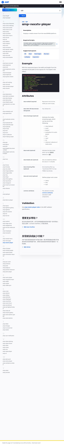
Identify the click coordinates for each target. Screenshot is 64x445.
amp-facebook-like (7, 122)
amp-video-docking (8, 341)
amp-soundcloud (7, 305)
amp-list (5, 213)
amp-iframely (6, 167)
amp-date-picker (7, 100)
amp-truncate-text (7, 328)
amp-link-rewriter (7, 211)
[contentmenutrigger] (40, 11)
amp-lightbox (6, 209)
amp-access (6, 31)
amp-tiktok (5, 324)
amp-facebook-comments (8, 119)
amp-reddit (6, 281)
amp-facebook (6, 126)
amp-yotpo (5, 370)
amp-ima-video (7, 169)
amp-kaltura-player (8, 200)
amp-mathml (6, 221)
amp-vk (5, 353)
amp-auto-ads (6, 55)
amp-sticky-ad (6, 310)
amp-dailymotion (7, 94)
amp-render (6, 283)
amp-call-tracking (7, 82)
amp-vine (5, 349)
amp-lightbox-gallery (8, 207)
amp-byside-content (8, 76)
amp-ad (5, 39)
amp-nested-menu (7, 238)
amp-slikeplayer (7, 299)
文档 (23, 22)
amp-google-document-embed (9, 149)
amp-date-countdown (8, 96)
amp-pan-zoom (7, 261)
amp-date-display (7, 98)
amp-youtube (6, 372)
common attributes (47, 192)
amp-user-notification (8, 335)
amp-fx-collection (7, 134)
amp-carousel (6, 84)
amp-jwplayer (6, 194)
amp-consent (6, 88)
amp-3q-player (6, 17)
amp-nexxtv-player (8, 242)
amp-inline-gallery (7, 179)
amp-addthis (6, 41)
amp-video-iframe (7, 343)
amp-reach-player (7, 277)
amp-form (5, 132)
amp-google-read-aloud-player (9, 152)
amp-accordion (7, 33)
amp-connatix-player (8, 86)
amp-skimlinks (6, 297)
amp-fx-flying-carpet (8, 136)
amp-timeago (6, 326)
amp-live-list (6, 215)
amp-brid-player (7, 72)
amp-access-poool (7, 27)
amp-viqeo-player (7, 351)
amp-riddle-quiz (7, 285)
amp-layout (6, 205)
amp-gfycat (6, 144)
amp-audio (5, 53)
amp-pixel (5, 265)
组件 (27, 22)
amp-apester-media (8, 49)
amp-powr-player (7, 271)
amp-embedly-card (8, 111)
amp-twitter (6, 330)
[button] (60, 2)
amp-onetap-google (8, 250)
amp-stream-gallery (8, 312)
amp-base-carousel (8, 63)
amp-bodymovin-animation (9, 69)
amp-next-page (7, 240)
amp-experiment (7, 113)
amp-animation (7, 47)
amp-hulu (5, 159)
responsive (36, 57)
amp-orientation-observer (9, 255)
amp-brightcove (7, 74)
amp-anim (5, 45)
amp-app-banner (7, 51)
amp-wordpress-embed (8, 363)
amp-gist (5, 146)
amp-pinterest (6, 263)
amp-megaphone (7, 225)
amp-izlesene (6, 188)
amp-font (5, 130)
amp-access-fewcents (8, 23)
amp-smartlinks (7, 301)
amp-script (5, 291)
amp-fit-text (6, 128)
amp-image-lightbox (8, 171)
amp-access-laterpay (8, 25)
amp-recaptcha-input (8, 279)
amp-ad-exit (6, 37)
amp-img (5, 175)
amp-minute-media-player (9, 228)
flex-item (46, 54)
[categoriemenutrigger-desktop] (22, 15)
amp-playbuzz (6, 267)
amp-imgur (6, 177)
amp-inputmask (7, 181)
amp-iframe (6, 165)
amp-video (5, 345)
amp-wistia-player (7, 361)
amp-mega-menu (7, 223)
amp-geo (5, 142)
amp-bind (5, 67)
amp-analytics (6, 43)
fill (25, 54)
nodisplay (27, 57)
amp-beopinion (7, 65)
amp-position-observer (9, 269)
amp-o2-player (6, 248)
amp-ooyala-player (7, 252)
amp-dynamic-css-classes (9, 104)
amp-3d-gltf (6, 15)
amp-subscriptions (8, 318)
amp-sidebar (6, 295)
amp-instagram (7, 183)
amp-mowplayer (7, 231)
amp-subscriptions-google (9, 315)
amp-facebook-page (8, 124)
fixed (30, 54)
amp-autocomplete (8, 57)
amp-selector (6, 293)
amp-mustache (7, 233)
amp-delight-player (8, 102)
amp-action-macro (7, 35)
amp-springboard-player (9, 307)
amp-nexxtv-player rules (32, 207)
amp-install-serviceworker (9, 185)
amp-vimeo (6, 347)
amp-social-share (7, 303)
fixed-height (37, 54)
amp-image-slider (7, 173)
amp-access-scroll (7, 29)
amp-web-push (7, 359)
